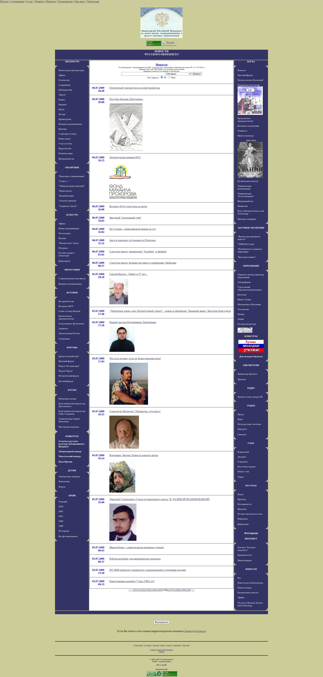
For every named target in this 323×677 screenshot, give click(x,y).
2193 (147, 590)
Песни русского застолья (249, 424)
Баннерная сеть (245, 555)
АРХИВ (72, 495)
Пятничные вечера (67, 398)
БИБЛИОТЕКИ (251, 365)
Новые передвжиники (69, 228)
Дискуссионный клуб (69, 356)
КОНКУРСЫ (72, 436)
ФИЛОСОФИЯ (72, 269)
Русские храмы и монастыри (67, 254)
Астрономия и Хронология (71, 323)
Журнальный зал (66, 158)
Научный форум (66, 361)
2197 (170, 590)
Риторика (63, 248)
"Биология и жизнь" (247, 257)
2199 (182, 590)
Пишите (39, 1)
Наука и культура (246, 135)
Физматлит (243, 206)
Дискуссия (93, 1)
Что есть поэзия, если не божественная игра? (135, 358)
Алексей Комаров (165, 661)
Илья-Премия (65, 461)
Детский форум (66, 381)
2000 (61, 521)
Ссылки (169, 645)
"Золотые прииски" (68, 200)
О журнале (243, 461)
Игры (240, 419)
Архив (162, 645)
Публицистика (65, 90)
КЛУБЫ (72, 390)
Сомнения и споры (67, 134)
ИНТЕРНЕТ (251, 538)
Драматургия (65, 119)
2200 (188, 590)
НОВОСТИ (251, 569)
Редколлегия (243, 452)
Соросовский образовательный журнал (250, 288)
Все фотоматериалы (68, 536)
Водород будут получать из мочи (128, 206)
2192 (141, 590)
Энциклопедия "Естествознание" (246, 195)
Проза (61, 109)
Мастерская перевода (69, 427)
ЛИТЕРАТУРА (72, 61)
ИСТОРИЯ (72, 292)
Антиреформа (244, 282)
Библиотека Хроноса (247, 374)
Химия (241, 319)
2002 (61, 511)
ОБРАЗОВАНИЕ (251, 266)
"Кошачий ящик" (66, 196)
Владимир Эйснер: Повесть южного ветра (133, 455)
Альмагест (63, 328)
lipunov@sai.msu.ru (195, 631)
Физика (241, 314)
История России (66, 301)
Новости (51, 1)
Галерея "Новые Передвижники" (161, 650)
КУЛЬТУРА (72, 215)
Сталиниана (64, 338)
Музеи (241, 414)
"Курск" (62, 94)
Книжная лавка (66, 153)
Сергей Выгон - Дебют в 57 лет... (128, 274)
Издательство (65, 148)
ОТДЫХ (251, 405)
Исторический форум (69, 376)
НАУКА (251, 61)
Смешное (242, 434)
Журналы (242, 509)
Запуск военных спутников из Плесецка (132, 240)
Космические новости (248, 181)
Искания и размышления (70, 124)
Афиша (62, 75)
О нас (29, 1)
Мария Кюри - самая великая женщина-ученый (136, 547)
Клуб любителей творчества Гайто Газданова (72, 412)
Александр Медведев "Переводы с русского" (135, 411)
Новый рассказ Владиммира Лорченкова (132, 322)
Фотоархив (64, 531)
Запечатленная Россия (69, 333)
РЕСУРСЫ (251, 485)
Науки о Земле (244, 299)
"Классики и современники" (72, 176)
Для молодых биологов (251, 356)
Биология (242, 294)
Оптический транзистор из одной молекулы (134, 87)
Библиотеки (243, 524)
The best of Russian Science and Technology (250, 604)
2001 (61, 516)
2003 (61, 506)
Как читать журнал (247, 466)
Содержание (17, 1)
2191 (135, 590)
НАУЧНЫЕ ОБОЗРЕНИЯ (251, 228)
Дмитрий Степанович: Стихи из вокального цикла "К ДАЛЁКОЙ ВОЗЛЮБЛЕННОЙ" (159, 499)
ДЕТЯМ (72, 470)
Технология (243, 309)
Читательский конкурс (70, 456)
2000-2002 (251, 140)
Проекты (242, 499)
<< (130, 590)
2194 (152, 590)
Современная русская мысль (72, 278)
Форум (62, 487)
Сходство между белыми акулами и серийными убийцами (142, 262)
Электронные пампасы (69, 476)
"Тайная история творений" (72, 186)
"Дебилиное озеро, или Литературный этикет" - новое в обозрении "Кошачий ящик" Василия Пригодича (170, 311)
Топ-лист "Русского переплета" (247, 548)
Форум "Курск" (66, 371)
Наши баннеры (245, 560)
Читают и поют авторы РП (250, 397)
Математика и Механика (249, 304)
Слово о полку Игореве (69, 311)
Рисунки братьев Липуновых (126, 99)
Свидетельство (157, 67)
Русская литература (247, 324)
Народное (242, 429)
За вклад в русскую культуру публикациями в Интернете (71, 444)
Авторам (242, 457)
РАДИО (251, 388)
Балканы (62, 104)
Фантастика (64, 481)
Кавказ (62, 99)
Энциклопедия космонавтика (244, 187)
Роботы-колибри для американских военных (135, 558)
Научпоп (242, 379)
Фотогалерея (65, 233)
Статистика (177, 645)
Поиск (240, 494)
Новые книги (65, 138)
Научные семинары (247, 219)
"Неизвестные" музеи (69, 243)
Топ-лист (79, 1)
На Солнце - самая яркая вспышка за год (132, 229)
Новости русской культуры (71, 70)
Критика (63, 129)
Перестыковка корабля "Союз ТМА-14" (132, 581)
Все (239, 578)
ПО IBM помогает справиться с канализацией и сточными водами (147, 570)
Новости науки (245, 587)
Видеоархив (64, 261)
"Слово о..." (64, 181)
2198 (176, 590)
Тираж (241, 477)
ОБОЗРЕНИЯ (72, 167)
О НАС (251, 443)
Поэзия (62, 114)
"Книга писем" (65, 191)
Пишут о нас (243, 471)
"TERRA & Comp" (246, 244)
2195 (158, 590)
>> (192, 590)
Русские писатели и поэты (250, 514)
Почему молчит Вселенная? (251, 80)
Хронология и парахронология (66, 317)
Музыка (62, 238)
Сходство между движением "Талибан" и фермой (137, 251)
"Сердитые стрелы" (68, 206)
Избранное (243, 519)
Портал (4, 1)
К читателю (64, 80)
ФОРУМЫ (72, 347)
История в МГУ (66, 306)
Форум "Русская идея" (69, 366)
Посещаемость (245, 504)
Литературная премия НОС (125, 157)
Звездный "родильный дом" (125, 217)
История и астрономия (248, 126)
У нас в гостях (65, 143)
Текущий (63, 501)
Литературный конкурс (70, 451)
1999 (61, 526)
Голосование (65, 1)
